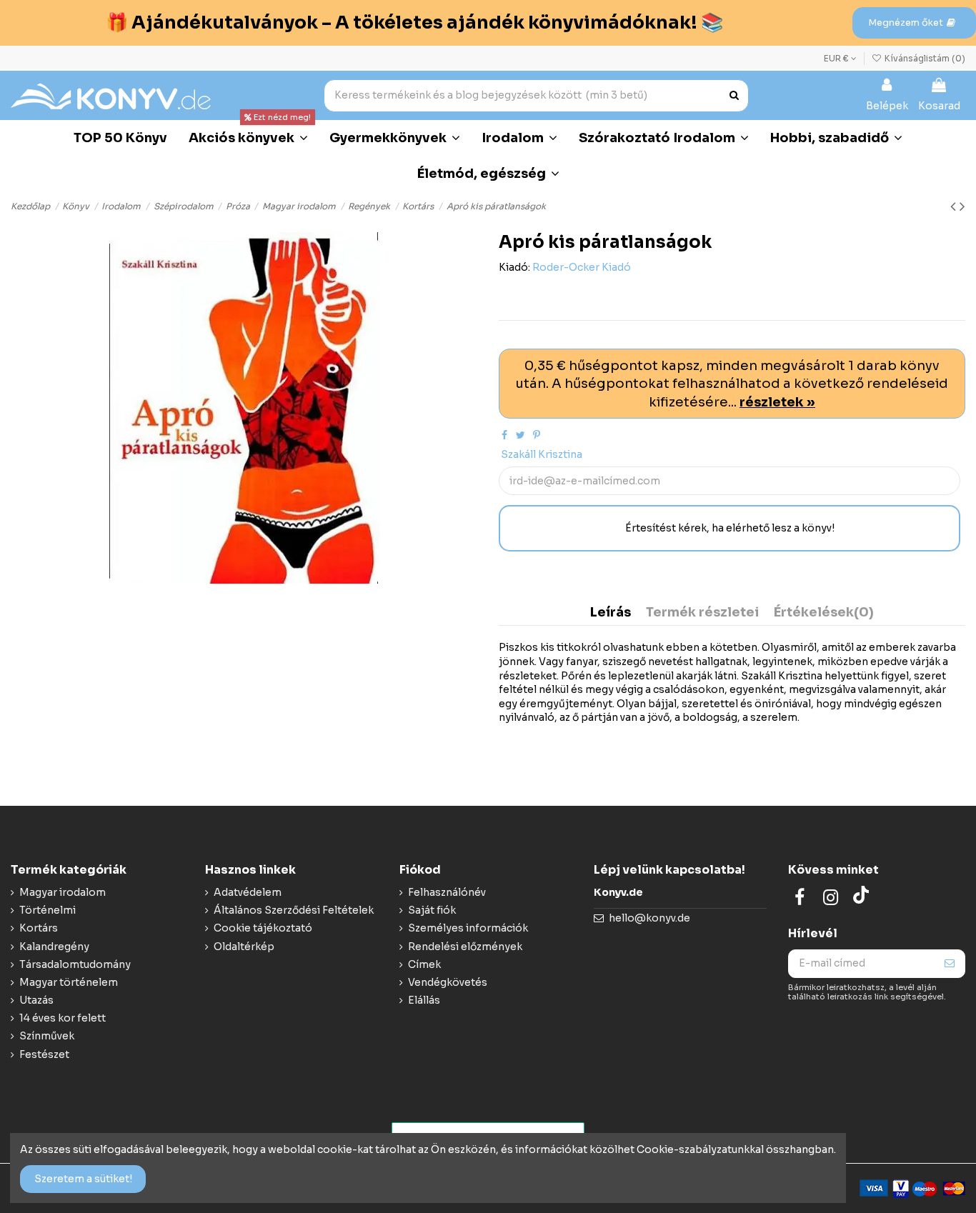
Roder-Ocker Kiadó (581, 267)
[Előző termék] (955, 206)
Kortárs (38, 928)
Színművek (46, 1035)
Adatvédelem (248, 892)
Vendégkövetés (447, 982)
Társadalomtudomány (75, 964)
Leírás (610, 613)
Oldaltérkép (244, 946)
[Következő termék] (962, 206)
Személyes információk (468, 928)
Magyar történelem (68, 982)
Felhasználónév (447, 892)
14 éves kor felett (62, 1018)
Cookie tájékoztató (263, 928)
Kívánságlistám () (923, 58)
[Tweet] (520, 435)
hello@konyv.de (649, 918)
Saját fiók (432, 910)
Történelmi (47, 910)
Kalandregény (54, 946)
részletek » (777, 402)
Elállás (424, 1000)
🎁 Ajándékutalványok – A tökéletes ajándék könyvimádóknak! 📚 (414, 22)
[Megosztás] (504, 435)
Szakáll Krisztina (541, 454)
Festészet (44, 1054)
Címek (424, 964)
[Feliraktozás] (950, 963)
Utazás (36, 1000)
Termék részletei (702, 613)
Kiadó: (514, 267)
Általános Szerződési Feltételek (294, 910)
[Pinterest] (536, 435)
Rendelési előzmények (465, 946)
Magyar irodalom (62, 892)
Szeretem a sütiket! (83, 1178)
